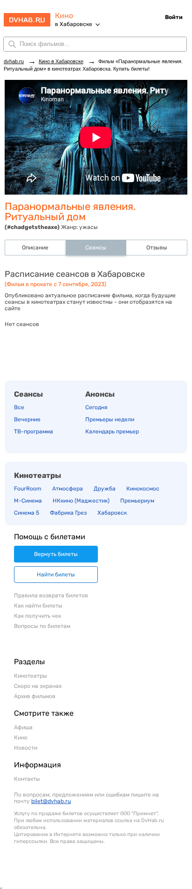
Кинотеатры (37, 475)
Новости (25, 748)
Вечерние (27, 419)
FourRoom (27, 488)
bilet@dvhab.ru (51, 801)
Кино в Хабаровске (61, 61)
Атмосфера (67, 488)
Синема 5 (26, 513)
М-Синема (28, 500)
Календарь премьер (112, 431)
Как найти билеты (38, 605)
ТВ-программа (33, 431)
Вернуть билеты (56, 554)
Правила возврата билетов (51, 595)
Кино (64, 15)
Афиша (23, 727)
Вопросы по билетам (42, 626)
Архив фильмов (34, 696)
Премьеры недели (109, 419)
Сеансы (28, 394)
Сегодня (96, 407)
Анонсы (100, 394)
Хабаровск (112, 513)
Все (19, 407)
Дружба (105, 488)
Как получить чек (37, 616)
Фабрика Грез (68, 513)
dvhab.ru (14, 61)
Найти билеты (56, 574)
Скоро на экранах (38, 686)
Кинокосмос (142, 488)
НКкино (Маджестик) (81, 500)
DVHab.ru (27, 17)
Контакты (27, 779)
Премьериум (137, 500)
